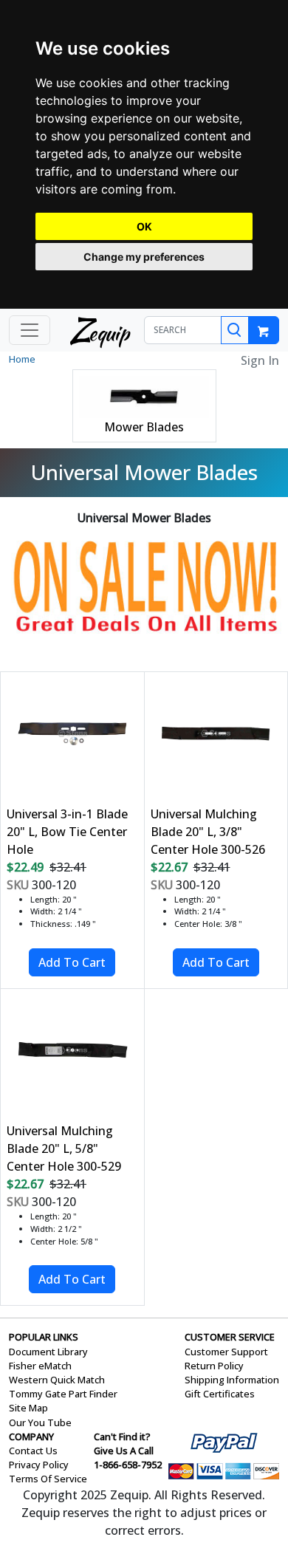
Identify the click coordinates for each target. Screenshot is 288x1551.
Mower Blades (144, 427)
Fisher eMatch (40, 1365)
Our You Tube (40, 1422)
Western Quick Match (57, 1379)
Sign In (260, 360)
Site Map (28, 1407)
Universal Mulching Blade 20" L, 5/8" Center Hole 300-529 (64, 1148)
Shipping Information (232, 1379)
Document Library (48, 1351)
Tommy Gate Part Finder (63, 1393)
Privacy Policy (39, 1464)
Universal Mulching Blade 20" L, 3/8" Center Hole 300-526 (208, 831)
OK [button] (144, 226)
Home (22, 359)
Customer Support (226, 1351)
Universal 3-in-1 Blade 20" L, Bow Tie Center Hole (67, 831)
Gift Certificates (220, 1393)
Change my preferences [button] (144, 256)
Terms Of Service (48, 1478)
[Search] (235, 330)
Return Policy (214, 1365)
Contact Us (33, 1450)
